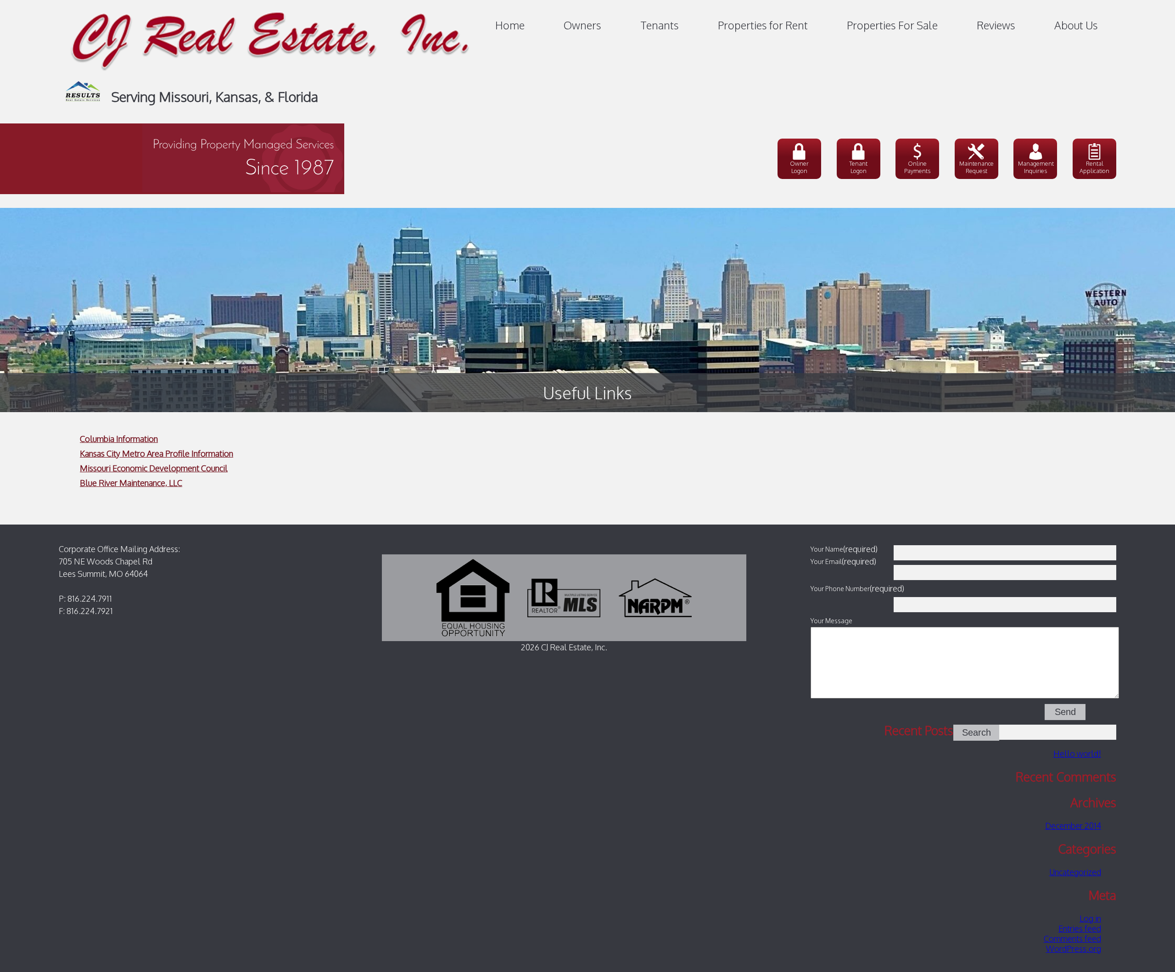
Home (510, 25)
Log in (1090, 918)
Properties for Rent (763, 25)
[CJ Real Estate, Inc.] (270, 76)
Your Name (827, 549)
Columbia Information (119, 439)
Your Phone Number (840, 588)
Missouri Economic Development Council (154, 468)
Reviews (996, 25)
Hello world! (1077, 754)
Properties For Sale (892, 25)
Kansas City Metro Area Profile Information (156, 453)
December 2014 (1073, 826)
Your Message (831, 620)
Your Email (826, 561)
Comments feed (1072, 938)
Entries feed (1079, 928)
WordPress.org (1073, 949)
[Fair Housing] (472, 597)
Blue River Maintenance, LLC (131, 483)
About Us (1076, 25)
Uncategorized (1075, 872)
